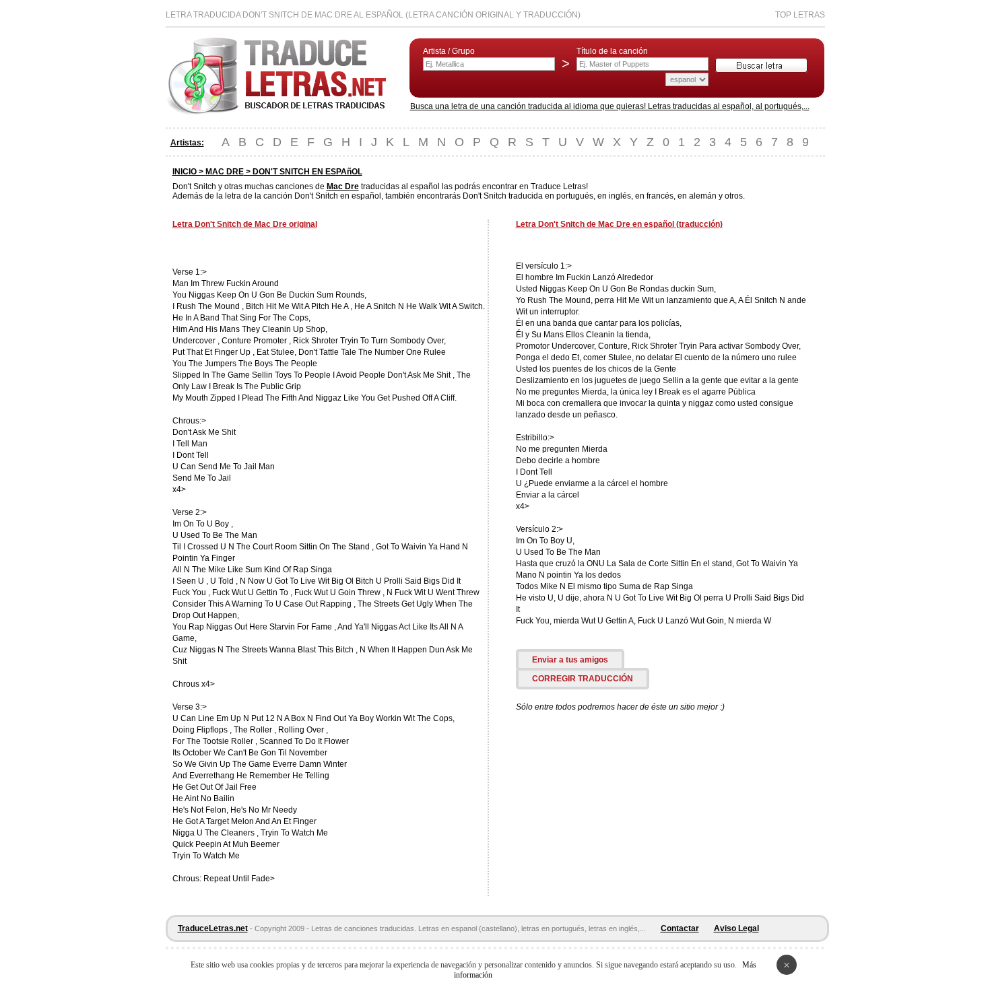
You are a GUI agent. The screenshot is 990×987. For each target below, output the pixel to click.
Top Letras (800, 15)
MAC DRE (224, 171)
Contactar (680, 928)
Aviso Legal (736, 928)
